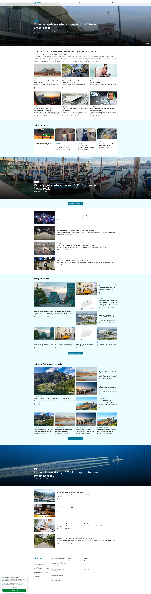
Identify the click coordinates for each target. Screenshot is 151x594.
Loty (90, 2)
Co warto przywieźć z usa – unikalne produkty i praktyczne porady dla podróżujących (58, 576)
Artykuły (53, 556)
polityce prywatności (18, 584)
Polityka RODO (61, 586)
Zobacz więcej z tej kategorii (74, 203)
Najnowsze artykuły (62, 2)
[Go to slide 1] (146, 43)
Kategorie (86, 556)
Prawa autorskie (42, 586)
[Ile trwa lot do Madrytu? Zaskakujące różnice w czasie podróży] (75, 465)
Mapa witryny (75, 586)
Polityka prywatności (49, 586)
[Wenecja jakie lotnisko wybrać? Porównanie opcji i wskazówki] (75, 178)
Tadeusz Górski (37, 34)
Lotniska (70, 2)
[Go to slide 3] (148, 43)
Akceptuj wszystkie (14, 590)
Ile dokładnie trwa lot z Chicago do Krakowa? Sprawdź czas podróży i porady (57, 571)
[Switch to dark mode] (116, 3)
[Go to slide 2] (147, 43)
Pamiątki (94, 2)
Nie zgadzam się (14, 587)
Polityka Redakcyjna (68, 586)
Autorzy (70, 556)
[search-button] (113, 2)
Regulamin (36, 586)
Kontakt (56, 586)
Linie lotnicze (86, 569)
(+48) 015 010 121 (38, 574)
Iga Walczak (70, 558)
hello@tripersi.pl (38, 576)
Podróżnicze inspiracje (83, 2)
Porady (74, 2)
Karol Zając (36, 478)
